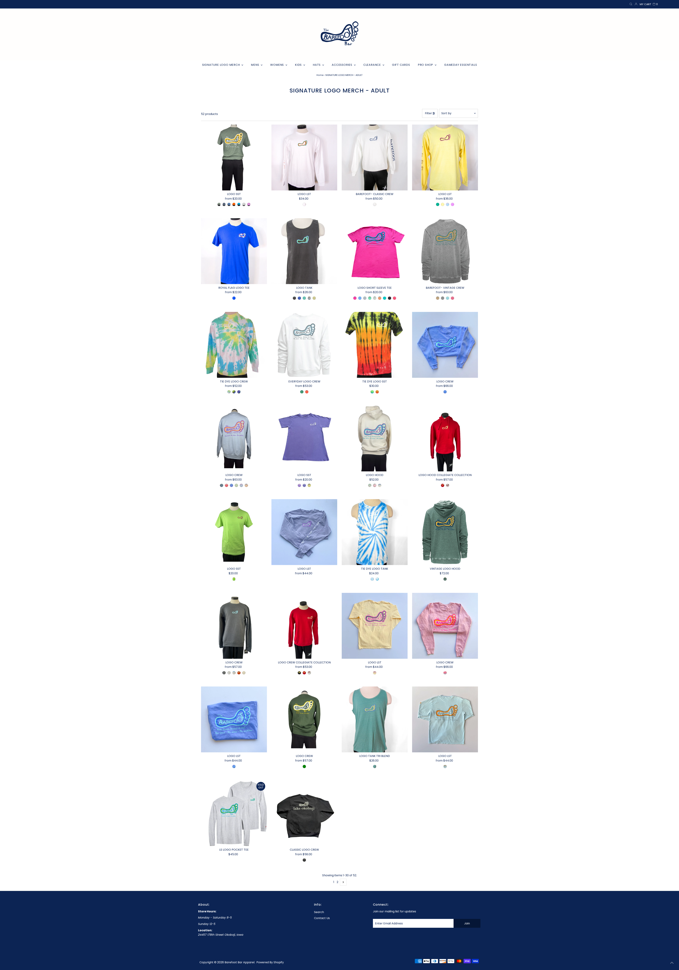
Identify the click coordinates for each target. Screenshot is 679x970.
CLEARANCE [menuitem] (372, 65)
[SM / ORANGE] (239, 673)
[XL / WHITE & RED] (447, 485)
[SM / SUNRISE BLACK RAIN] (377, 392)
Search (319, 912)
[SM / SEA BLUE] (447, 298)
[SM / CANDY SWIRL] (229, 392)
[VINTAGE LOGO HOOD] (445, 532)
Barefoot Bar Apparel (239, 962)
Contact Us (322, 918)
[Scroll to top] (671, 962)
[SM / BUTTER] (234, 673)
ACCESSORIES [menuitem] (342, 65)
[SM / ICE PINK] (374, 485)
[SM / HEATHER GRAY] (365, 298)
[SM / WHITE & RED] (309, 673)
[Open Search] (631, 4)
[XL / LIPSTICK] (452, 298)
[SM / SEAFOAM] (304, 298)
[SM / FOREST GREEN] (304, 766)
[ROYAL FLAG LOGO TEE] (234, 251)
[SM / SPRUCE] (445, 579)
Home (320, 75)
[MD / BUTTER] (314, 298)
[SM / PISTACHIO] (236, 485)
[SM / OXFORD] (229, 673)
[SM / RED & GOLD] (442, 485)
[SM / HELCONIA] (355, 298)
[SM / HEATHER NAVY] (224, 204)
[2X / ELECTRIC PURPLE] (452, 204)
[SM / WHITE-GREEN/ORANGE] (304, 204)
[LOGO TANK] (304, 251)
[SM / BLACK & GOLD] (299, 673)
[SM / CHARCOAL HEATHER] (224, 673)
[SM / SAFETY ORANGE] (234, 204)
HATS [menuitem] (317, 65)
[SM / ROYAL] (299, 298)
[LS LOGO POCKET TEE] (234, 813)
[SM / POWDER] (309, 298)
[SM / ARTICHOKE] (370, 485)
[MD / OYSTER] (244, 673)
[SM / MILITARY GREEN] (219, 204)
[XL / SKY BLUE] (447, 204)
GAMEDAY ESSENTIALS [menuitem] (460, 65)
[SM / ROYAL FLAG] (234, 298)
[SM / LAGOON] (374, 766)
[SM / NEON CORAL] (226, 485)
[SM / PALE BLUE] (241, 485)
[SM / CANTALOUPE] (379, 298)
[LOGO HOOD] (375, 438)
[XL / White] (374, 204)
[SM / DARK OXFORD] (442, 298)
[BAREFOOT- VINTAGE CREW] (445, 251)
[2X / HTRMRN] (299, 485)
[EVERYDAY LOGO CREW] (304, 345)
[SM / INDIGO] (229, 204)
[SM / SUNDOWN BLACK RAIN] (372, 392)
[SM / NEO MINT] (370, 298)
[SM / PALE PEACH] (246, 485)
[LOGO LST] (304, 157)
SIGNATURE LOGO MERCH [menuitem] (221, 65)
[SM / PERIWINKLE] (445, 392)
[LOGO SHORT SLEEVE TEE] (375, 251)
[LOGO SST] (234, 157)
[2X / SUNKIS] (309, 485)
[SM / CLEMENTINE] (307, 392)
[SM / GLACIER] (221, 485)
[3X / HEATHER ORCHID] (249, 204)
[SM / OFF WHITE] (374, 298)
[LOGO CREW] (445, 345)
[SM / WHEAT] (437, 298)
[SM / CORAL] (394, 298)
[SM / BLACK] (294, 298)
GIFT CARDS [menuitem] (401, 65)
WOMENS (277, 65)
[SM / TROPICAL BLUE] (239, 204)
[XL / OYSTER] (379, 485)
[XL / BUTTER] (442, 204)
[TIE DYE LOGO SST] (375, 345)
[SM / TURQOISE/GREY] (377, 579)
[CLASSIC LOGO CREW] (304, 813)
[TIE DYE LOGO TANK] (375, 532)
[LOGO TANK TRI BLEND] (375, 719)
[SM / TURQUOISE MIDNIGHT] (239, 392)
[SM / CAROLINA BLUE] (360, 298)
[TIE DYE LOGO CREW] (234, 345)
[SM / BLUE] (372, 579)
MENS (255, 65)
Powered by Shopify (270, 962)
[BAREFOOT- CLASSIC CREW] (375, 157)
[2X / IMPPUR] (304, 485)
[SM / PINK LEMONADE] (445, 673)
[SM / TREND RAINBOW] (234, 392)
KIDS (299, 65)
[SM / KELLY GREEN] (437, 204)
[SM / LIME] (234, 579)
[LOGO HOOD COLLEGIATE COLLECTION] (445, 438)
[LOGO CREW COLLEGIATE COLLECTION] (304, 626)
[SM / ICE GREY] (244, 204)
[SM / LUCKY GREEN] (302, 392)
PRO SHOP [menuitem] (426, 65)
